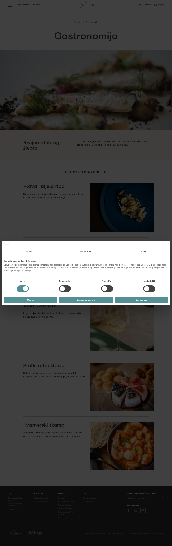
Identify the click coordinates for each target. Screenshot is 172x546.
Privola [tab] (29, 252)
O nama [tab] (142, 252)
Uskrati (30, 300)
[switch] (65, 288)
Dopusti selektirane (86, 300)
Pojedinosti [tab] (85, 252)
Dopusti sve (141, 300)
